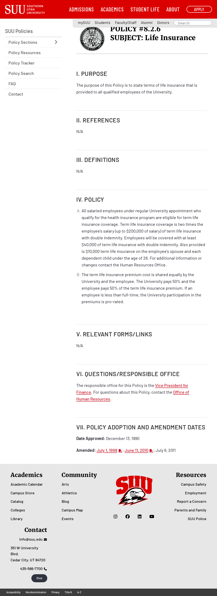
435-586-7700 (31, 568)
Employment (195, 493)
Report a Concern (191, 501)
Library (17, 518)
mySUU (84, 22)
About (173, 9)
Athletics (69, 493)
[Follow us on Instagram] (115, 516)
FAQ (12, 83)
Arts (65, 484)
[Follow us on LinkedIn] (139, 516)
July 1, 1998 (107, 450)
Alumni (147, 22)
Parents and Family (190, 510)
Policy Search (21, 73)
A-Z (79, 592)
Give (39, 578)
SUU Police (197, 518)
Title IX (68, 592)
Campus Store (23, 493)
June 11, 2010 (136, 450)
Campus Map (72, 510)
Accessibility (13, 592)
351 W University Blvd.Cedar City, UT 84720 (28, 553)
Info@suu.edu (31, 539)
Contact (15, 93)
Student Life (145, 9)
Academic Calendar (27, 484)
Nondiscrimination (36, 592)
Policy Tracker (21, 62)
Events (68, 518)
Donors (163, 22)
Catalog (17, 501)
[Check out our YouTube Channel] (151, 516)
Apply (199, 9)
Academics (112, 9)
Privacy (55, 592)
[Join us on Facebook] (127, 516)
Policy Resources (24, 52)
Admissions (81, 9)
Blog (65, 501)
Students (102, 22)
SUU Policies (19, 31)
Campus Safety (193, 484)
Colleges (18, 510)
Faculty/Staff (125, 22)
